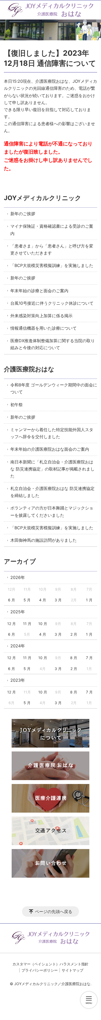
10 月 (42, 623)
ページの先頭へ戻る (53, 911)
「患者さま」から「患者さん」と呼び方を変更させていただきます (51, 249)
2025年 (17, 611)
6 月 (11, 600)
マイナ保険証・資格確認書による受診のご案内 (51, 230)
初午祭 (16, 404)
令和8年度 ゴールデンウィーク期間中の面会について (53, 388)
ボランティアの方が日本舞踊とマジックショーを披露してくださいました (51, 511)
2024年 (17, 645)
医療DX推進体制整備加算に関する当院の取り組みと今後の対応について (52, 344)
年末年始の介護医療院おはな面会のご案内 (49, 449)
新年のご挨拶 (22, 213)
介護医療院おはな (29, 369)
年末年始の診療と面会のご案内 (39, 290)
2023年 (17, 680)
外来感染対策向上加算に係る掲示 (41, 315)
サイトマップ (72, 970)
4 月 (42, 600)
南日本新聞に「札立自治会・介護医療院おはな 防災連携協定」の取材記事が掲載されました (52, 469)
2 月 (73, 634)
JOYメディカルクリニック (42, 198)
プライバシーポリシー (39, 970)
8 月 (73, 657)
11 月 (27, 623)
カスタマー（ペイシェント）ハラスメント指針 (50, 964)
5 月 (27, 600)
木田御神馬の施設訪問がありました (43, 540)
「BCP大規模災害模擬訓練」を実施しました (51, 265)
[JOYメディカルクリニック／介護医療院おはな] (50, 10)
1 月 (89, 600)
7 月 (89, 657)
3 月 (58, 600)
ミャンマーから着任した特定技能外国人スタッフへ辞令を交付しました (51, 433)
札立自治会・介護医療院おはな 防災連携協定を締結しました (52, 492)
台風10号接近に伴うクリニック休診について (51, 303)
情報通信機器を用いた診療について (43, 328)
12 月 (11, 623)
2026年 (17, 577)
